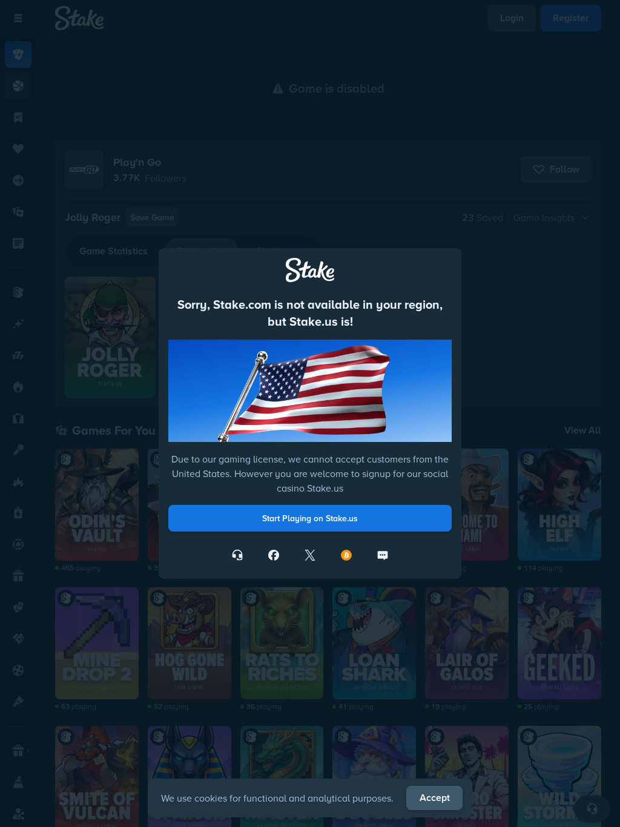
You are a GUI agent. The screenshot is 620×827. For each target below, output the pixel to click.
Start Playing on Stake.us (310, 518)
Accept (435, 798)
